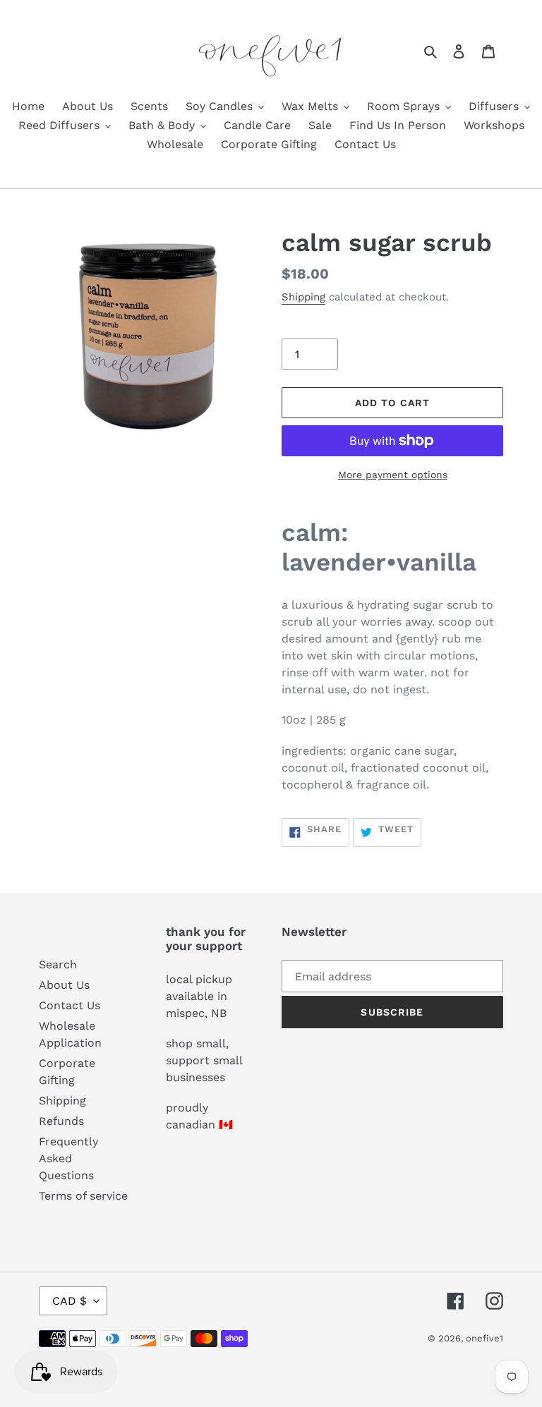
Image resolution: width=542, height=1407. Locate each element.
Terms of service (83, 1195)
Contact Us (69, 1005)
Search (58, 964)
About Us (64, 985)
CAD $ (69, 1301)
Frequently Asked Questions (68, 1158)
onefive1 (484, 1338)
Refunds (61, 1121)
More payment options (392, 474)
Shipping (303, 297)
